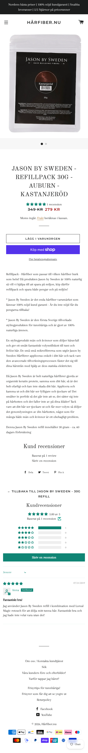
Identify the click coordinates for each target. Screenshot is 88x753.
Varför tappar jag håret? (44, 679)
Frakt (40, 218)
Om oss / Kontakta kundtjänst (44, 661)
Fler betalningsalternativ (43, 259)
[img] (13, 584)
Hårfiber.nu (44, 22)
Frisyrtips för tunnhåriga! (44, 688)
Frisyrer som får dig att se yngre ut (44, 694)
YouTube (46, 715)
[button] (36, 204)
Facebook (46, 709)
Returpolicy (44, 700)
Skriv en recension (44, 461)
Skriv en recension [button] (44, 557)
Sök (44, 667)
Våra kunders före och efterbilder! (44, 673)
